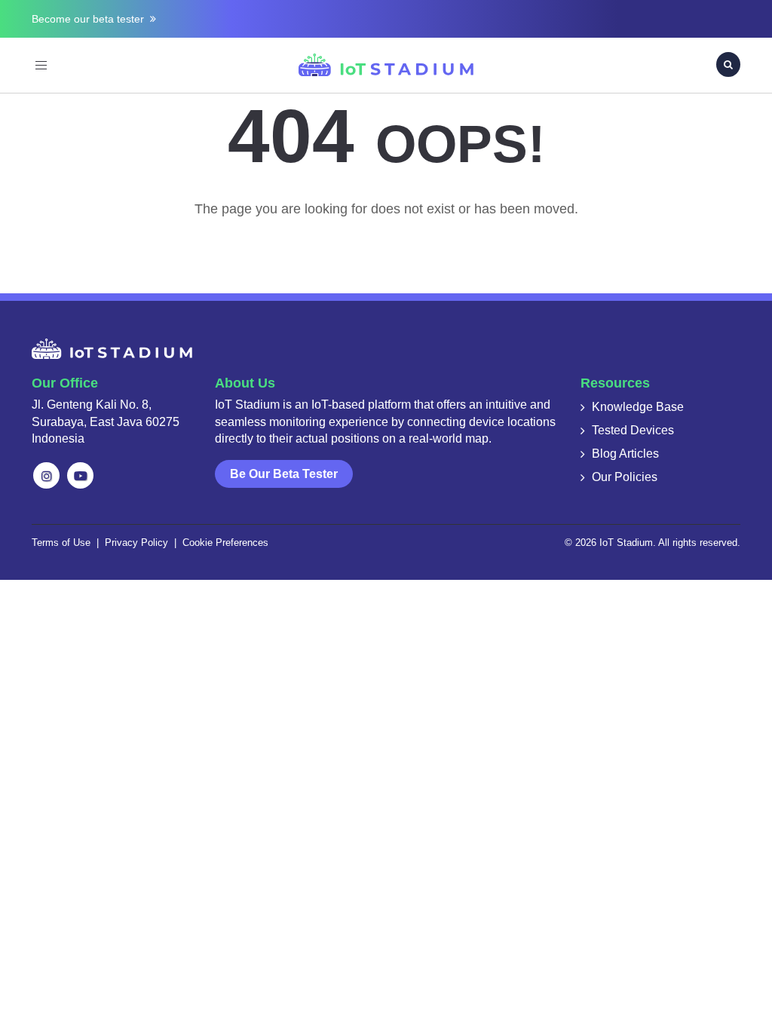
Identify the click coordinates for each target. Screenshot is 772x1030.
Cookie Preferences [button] (225, 542)
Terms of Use (61, 542)
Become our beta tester (91, 19)
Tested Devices (633, 430)
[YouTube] (80, 475)
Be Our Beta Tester (284, 473)
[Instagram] (46, 475)
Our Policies (624, 477)
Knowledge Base (638, 406)
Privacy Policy (136, 542)
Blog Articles (625, 453)
